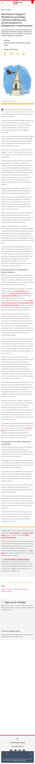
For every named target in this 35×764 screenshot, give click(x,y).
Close (31, 754)
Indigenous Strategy (7, 589)
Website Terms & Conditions (19, 760)
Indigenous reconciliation (21, 589)
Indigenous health (6, 591)
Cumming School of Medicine (9, 296)
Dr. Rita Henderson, (20, 291)
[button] (6, 53)
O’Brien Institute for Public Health (19, 293)
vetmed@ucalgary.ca (17, 746)
